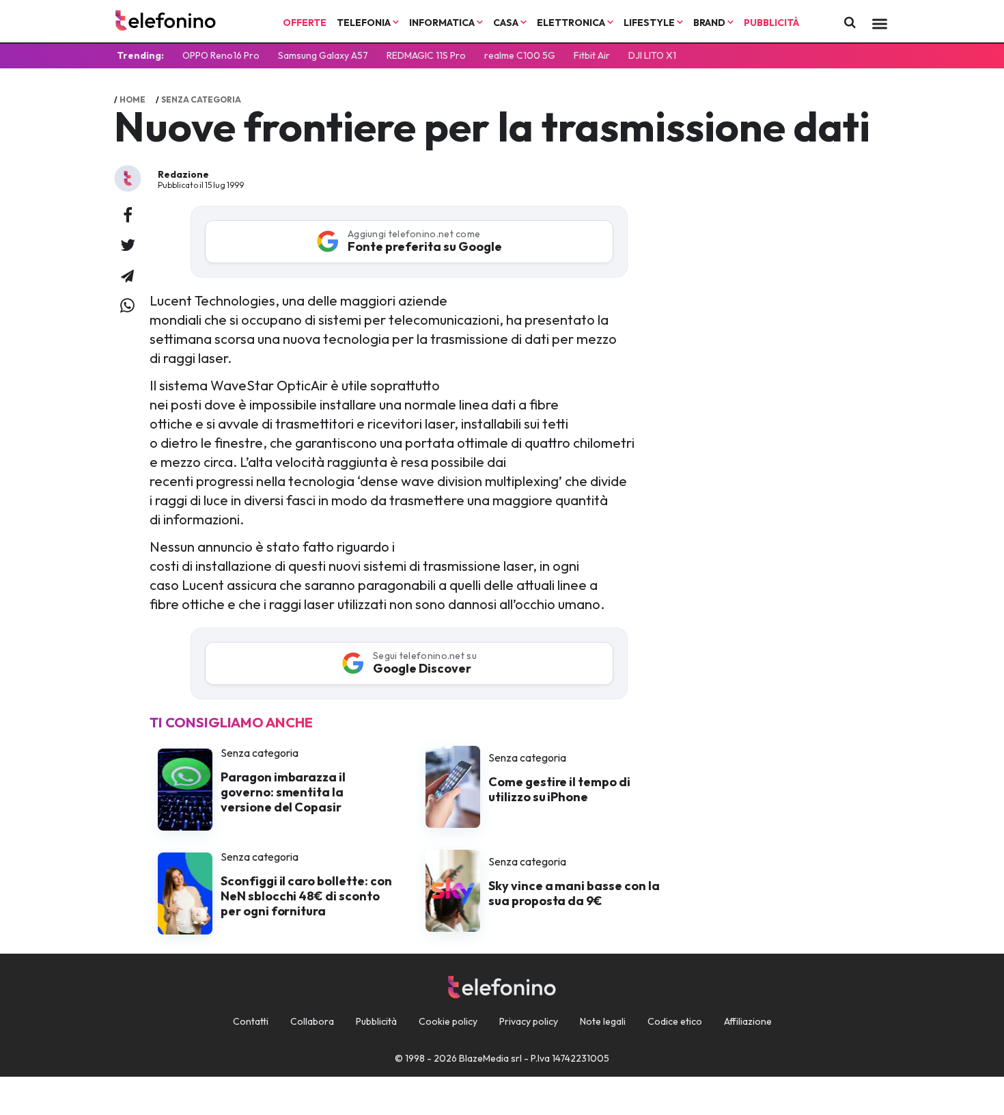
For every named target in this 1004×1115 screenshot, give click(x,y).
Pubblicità (771, 22)
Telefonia (365, 22)
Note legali (603, 1021)
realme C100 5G (519, 55)
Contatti (250, 1021)
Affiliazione (748, 1021)
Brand (710, 22)
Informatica (443, 22)
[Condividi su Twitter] (127, 246)
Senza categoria (201, 99)
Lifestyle (650, 22)
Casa (506, 22)
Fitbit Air (592, 55)
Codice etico (674, 1021)
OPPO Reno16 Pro (221, 55)
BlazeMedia (484, 1058)
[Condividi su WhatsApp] (127, 306)
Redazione (183, 174)
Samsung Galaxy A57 (323, 55)
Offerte (304, 22)
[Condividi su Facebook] (128, 216)
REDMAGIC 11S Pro (426, 55)
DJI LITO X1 (652, 55)
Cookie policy (448, 1021)
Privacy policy (528, 1021)
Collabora (312, 1021)
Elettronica (572, 22)
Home (132, 99)
